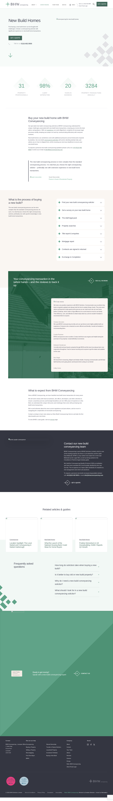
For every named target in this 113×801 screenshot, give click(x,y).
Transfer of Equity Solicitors (53, 747)
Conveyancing (44, 4)
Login (86, 6)
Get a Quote (15, 38)
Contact (69, 747)
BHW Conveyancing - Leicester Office (16, 744)
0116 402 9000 (87, 3)
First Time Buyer (30, 755)
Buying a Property (31, 747)
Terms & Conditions (30, 792)
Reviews (69, 755)
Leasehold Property (51, 750)
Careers (69, 758)
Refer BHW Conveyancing (74, 764)
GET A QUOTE (76, 482)
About (33, 4)
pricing (52, 419)
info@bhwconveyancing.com (53, 149)
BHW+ (73, 4)
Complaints (50, 792)
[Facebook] (91, 744)
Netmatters (104, 792)
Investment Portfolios (52, 752)
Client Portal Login (72, 766)
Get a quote (102, 4)
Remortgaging (30, 752)
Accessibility (59, 792)
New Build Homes (50, 539)
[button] (77, 567)
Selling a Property (30, 750)
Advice (64, 4)
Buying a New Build (51, 755)
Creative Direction (90, 792)
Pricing (68, 761)
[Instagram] (88, 744)
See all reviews (101, 280)
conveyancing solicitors (51, 140)
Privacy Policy (41, 792)
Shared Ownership (51, 744)
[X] (94, 744)
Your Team (55, 4)
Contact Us (85, 673)
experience (50, 130)
